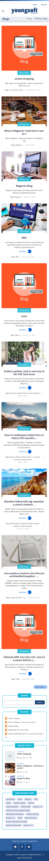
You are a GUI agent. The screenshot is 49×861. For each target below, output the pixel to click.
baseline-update (16, 393)
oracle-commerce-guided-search (18, 810)
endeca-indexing (26, 526)
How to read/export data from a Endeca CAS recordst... (24, 436)
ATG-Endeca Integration (19, 523)
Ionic (24, 316)
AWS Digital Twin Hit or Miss (18, 730)
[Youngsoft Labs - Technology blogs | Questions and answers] (24, 10)
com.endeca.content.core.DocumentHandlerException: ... (24, 574)
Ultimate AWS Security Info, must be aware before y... (24, 658)
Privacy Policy (27, 858)
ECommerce (24, 73)
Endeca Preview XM (13, 825)
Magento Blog (24, 186)
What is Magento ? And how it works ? (24, 132)
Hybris (17, 335)
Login (34, 4)
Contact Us (16, 841)
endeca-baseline (34, 393)
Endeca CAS (20, 457)
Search (24, 695)
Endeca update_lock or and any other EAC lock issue (24, 372)
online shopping (24, 78)
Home (29, 18)
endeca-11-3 (30, 457)
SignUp (44, 4)
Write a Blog (42, 18)
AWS (24, 237)
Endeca (25, 393)
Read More (22, 251)
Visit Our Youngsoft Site (29, 841)
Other (18, 679)
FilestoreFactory (31, 818)
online (20, 90)
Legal (19, 858)
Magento (18, 145)
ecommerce (13, 90)
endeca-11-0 (28, 825)
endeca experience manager (16, 821)
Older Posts (39, 687)
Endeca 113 (20, 597)
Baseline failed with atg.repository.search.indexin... (24, 503)
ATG (17, 257)
